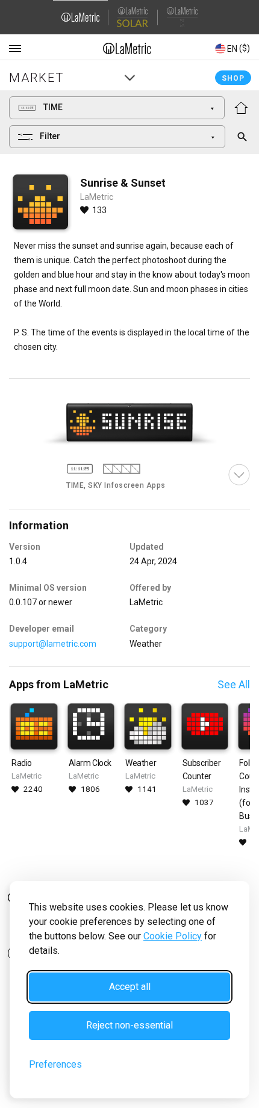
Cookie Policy (172, 936)
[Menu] (15, 49)
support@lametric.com (52, 644)
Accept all (130, 986)
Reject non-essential (129, 1025)
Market (36, 77)
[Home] (127, 48)
